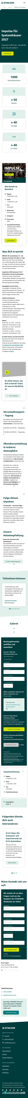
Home (4, 7)
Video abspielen (13, 396)
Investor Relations (7, 1058)
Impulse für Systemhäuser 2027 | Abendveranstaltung (13, 705)
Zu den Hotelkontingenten (13, 561)
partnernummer (8, 656)
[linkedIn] (12, 1092)
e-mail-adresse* (8, 675)
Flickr (12, 351)
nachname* (7, 669)
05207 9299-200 (7, 1039)
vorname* (7, 662)
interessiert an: (8, 939)
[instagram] (8, 1092)
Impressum (5, 1069)
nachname (7, 912)
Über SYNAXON (6, 1051)
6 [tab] (19, 609)
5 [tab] (18, 609)
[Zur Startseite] (7, 2)
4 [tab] (16, 609)
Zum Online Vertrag (11, 1012)
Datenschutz (5, 1066)
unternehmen (8, 659)
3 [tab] (15, 609)
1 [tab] (10, 609)
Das (3, 339)
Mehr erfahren (12, 863)
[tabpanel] (14, 594)
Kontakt (5, 1036)
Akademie (10, 7)
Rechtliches (5, 1073)
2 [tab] (13, 609)
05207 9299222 (7, 992)
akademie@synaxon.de (9, 995)
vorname (6, 905)
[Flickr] (15, 1092)
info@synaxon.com (8, 1043)
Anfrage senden (12, 950)
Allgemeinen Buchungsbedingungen (13, 739)
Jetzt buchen (7, 53)
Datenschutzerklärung (16, 956)
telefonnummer (8, 682)
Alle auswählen (8, 696)
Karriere (4, 1054)
